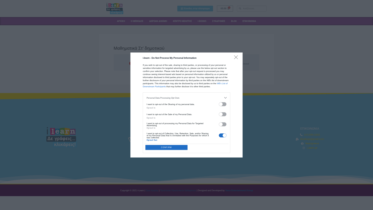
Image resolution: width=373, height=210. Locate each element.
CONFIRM (166, 147)
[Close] (237, 58)
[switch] (222, 104)
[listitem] (186, 97)
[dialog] (186, 105)
